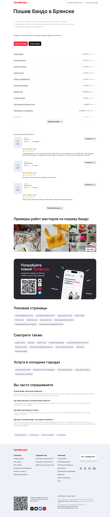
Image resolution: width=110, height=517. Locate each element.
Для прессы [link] (62, 468)
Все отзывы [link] (18, 465)
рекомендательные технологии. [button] (68, 506)
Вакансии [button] (61, 474)
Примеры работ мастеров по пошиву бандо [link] (51, 219)
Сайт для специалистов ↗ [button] (45, 459)
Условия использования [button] (22, 468)
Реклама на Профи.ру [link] (65, 465)
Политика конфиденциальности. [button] (68, 508)
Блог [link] (59, 481)
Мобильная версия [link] (21, 474)
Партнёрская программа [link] (66, 471)
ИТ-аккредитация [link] (64, 462)
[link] (21, 44)
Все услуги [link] (17, 462)
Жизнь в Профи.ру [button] (64, 478)
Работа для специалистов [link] (45, 465)
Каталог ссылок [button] (19, 471)
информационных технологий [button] (67, 501)
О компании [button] (62, 459)
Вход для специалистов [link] (44, 462)
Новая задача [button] (19, 459)
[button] (89, 138)
